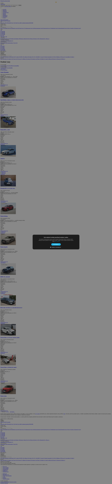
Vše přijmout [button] (56, 244)
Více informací (57, 241)
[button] (56, 247)
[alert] (56, 242)
